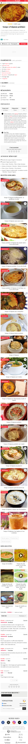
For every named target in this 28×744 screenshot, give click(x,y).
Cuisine (4, 703)
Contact (13, 726)
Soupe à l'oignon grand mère (9, 162)
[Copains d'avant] (7, 740)
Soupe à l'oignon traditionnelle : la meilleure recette (14, 170)
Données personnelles (7, 727)
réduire (12, 122)
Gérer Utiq (23, 727)
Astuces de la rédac (7, 705)
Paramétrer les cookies (16, 727)
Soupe (21, 3)
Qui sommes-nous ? (7, 726)
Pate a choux (5, 168)
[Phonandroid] (20, 742)
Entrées (4, 3)
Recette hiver (14, 538)
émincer (16, 113)
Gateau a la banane (6, 166)
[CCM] (7, 734)
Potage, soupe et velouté (13, 3)
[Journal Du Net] (20, 734)
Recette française (6, 541)
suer (11, 116)
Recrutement (21, 726)
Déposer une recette (6, 695)
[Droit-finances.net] (20, 737)
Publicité (17, 726)
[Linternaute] (7, 737)
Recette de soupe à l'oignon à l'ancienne (12, 160)
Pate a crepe (5, 164)
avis (19, 24)
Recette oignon (5, 538)
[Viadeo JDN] (20, 740)
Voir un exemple (23, 703)
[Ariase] (7, 742)
